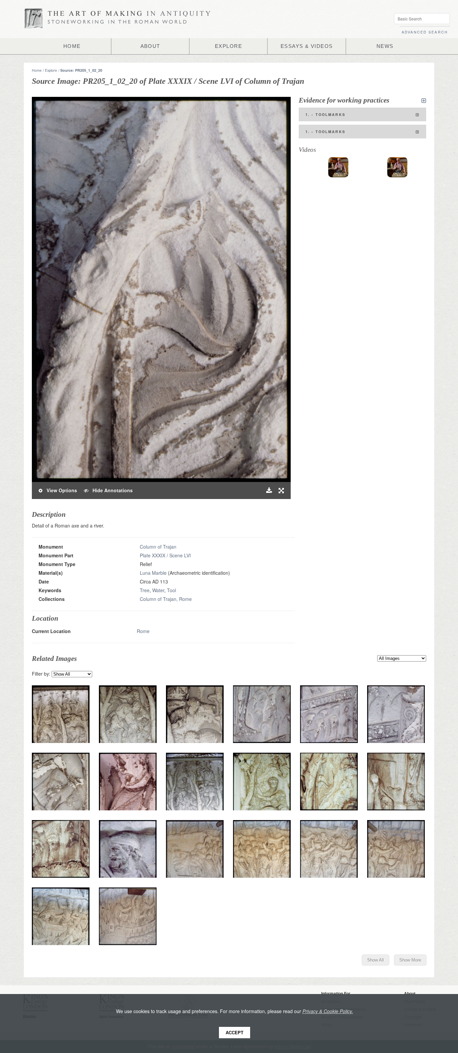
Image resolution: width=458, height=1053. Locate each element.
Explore (51, 70)
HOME (72, 46)
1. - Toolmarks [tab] (325, 114)
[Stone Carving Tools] (338, 167)
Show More (410, 960)
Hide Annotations (111, 490)
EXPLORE (228, 46)
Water (158, 590)
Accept (234, 1032)
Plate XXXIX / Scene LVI (165, 555)
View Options (60, 490)
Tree (145, 590)
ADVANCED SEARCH (425, 32)
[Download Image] (269, 490)
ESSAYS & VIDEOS (307, 46)
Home (37, 70)
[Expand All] (423, 100)
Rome (143, 631)
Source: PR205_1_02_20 (81, 70)
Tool (171, 590)
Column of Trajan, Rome (166, 599)
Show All (375, 960)
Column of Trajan (158, 546)
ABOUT (150, 46)
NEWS (385, 46)
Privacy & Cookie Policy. (327, 1011)
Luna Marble (153, 572)
